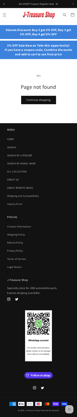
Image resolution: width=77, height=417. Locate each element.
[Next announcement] (73, 4)
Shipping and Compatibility (23, 195)
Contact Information (19, 226)
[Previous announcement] (4, 4)
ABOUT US (13, 179)
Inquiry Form (14, 204)
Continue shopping (39, 100)
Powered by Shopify (50, 410)
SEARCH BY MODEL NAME (21, 163)
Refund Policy (15, 242)
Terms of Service (16, 259)
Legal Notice (14, 267)
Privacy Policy (15, 250)
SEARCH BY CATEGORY (19, 155)
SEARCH (11, 147)
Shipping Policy (16, 234)
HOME (10, 139)
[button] (4, 15)
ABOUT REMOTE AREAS (20, 187)
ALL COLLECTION (17, 171)
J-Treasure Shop (32, 410)
